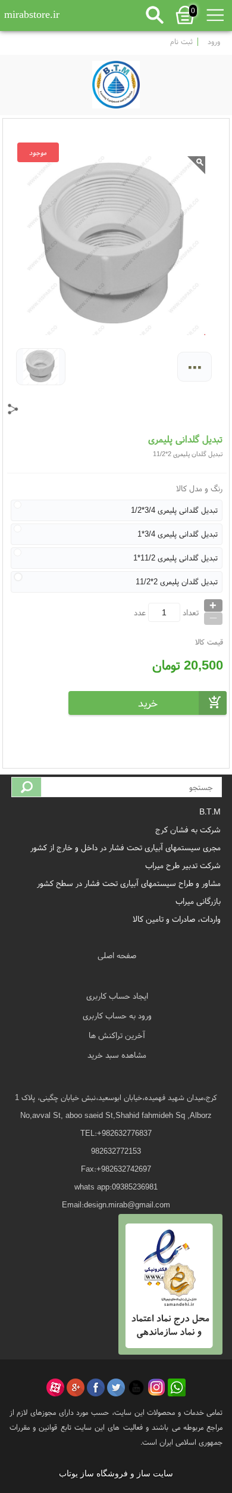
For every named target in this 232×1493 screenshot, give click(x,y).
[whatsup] (177, 1387)
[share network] (13, 409)
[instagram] (156, 1387)
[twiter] (116, 1387)
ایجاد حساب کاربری (117, 996)
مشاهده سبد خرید (116, 1055)
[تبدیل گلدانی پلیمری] (116, 82)
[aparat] (55, 1387)
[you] (136, 1387)
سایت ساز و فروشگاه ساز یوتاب (116, 1473)
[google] (75, 1387)
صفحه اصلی (117, 955)
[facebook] (96, 1387)
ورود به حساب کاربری (117, 1015)
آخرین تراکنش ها (117, 1035)
